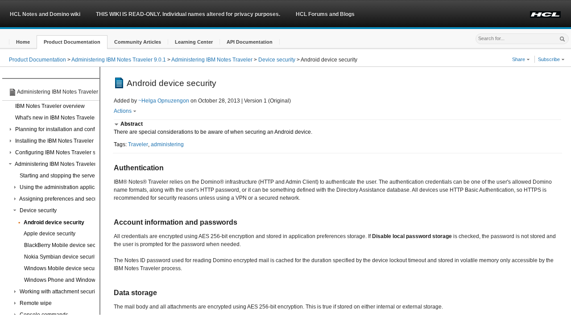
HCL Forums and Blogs (325, 14)
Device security (276, 60)
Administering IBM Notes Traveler (211, 60)
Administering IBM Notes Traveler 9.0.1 (118, 60)
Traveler (138, 144)
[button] (23, 42)
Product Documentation (37, 60)
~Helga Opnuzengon (163, 101)
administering (167, 144)
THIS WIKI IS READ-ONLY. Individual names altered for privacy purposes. (188, 14)
